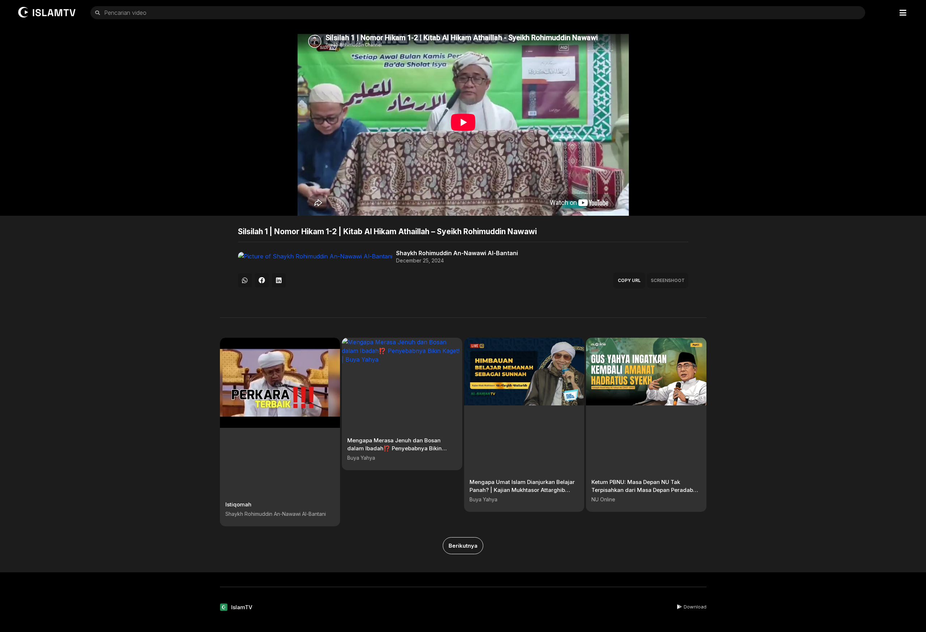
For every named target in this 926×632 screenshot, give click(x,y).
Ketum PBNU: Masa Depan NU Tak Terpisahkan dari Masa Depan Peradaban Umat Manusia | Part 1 (645, 490)
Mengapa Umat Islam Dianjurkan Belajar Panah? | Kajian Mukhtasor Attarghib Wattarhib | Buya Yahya (522, 490)
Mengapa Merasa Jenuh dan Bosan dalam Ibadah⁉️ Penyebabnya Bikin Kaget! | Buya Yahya (394, 448)
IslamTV (241, 607)
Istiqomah (238, 504)
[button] (245, 280)
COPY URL (629, 280)
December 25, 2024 (420, 260)
